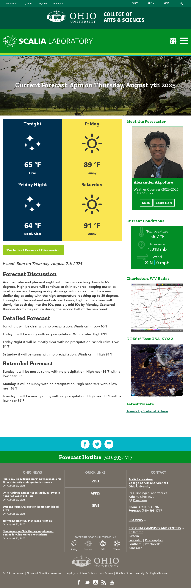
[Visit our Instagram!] (108, 444)
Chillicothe (136, 532)
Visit (95, 481)
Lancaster (135, 540)
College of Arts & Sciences (124, 17)
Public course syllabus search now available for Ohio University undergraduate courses (32, 480)
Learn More (164, 202)
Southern (135, 544)
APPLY (151, 3)
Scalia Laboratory (141, 479)
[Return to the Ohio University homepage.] (71, 16)
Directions (140, 500)
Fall (102, 549)
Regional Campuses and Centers (156, 528)
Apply (95, 493)
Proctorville (152, 544)
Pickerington (154, 540)
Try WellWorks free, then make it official (28, 520)
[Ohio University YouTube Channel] (112, 582)
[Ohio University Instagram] (95, 582)
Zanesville (135, 548)
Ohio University (139, 486)
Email (146, 202)
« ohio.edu (11, 3)
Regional (42, 3)
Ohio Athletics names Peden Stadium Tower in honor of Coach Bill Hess (31, 494)
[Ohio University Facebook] (79, 582)
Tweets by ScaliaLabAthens (147, 411)
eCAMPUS (137, 520)
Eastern (134, 536)
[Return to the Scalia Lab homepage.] (11, 41)
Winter (117, 549)
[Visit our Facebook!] (85, 444)
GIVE (166, 3)
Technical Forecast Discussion (34, 250)
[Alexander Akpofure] (157, 177)
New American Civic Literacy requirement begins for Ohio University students (28, 533)
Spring (74, 549)
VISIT (135, 3)
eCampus (58, 3)
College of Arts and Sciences (148, 483)
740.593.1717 (118, 457)
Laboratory (56, 41)
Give (95, 506)
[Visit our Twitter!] (97, 444)
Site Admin (106, 573)
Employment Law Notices (81, 573)
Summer (88, 549)
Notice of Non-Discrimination (44, 573)
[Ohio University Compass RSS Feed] (103, 582)
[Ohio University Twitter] (87, 582)
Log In (26, 3)
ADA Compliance (13, 573)
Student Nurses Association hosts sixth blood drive (31, 508)
